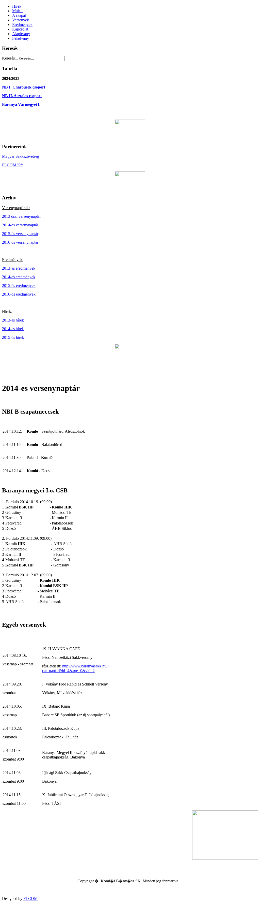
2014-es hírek (13, 329)
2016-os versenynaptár (20, 242)
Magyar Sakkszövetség (20, 156)
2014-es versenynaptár (20, 225)
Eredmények (22, 24)
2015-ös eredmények (19, 285)
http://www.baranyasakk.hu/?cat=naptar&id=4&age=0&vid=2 (75, 668)
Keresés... (10, 58)
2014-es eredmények (18, 277)
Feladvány (20, 38)
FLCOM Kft (12, 165)
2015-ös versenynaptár (20, 233)
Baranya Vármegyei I (20, 104)
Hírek (16, 6)
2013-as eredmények (18, 268)
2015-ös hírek (13, 337)
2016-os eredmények (19, 294)
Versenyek (20, 20)
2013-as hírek (13, 320)
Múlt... (17, 11)
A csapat (19, 15)
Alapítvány (21, 34)
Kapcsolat (20, 29)
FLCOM (30, 898)
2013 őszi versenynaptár (21, 216)
